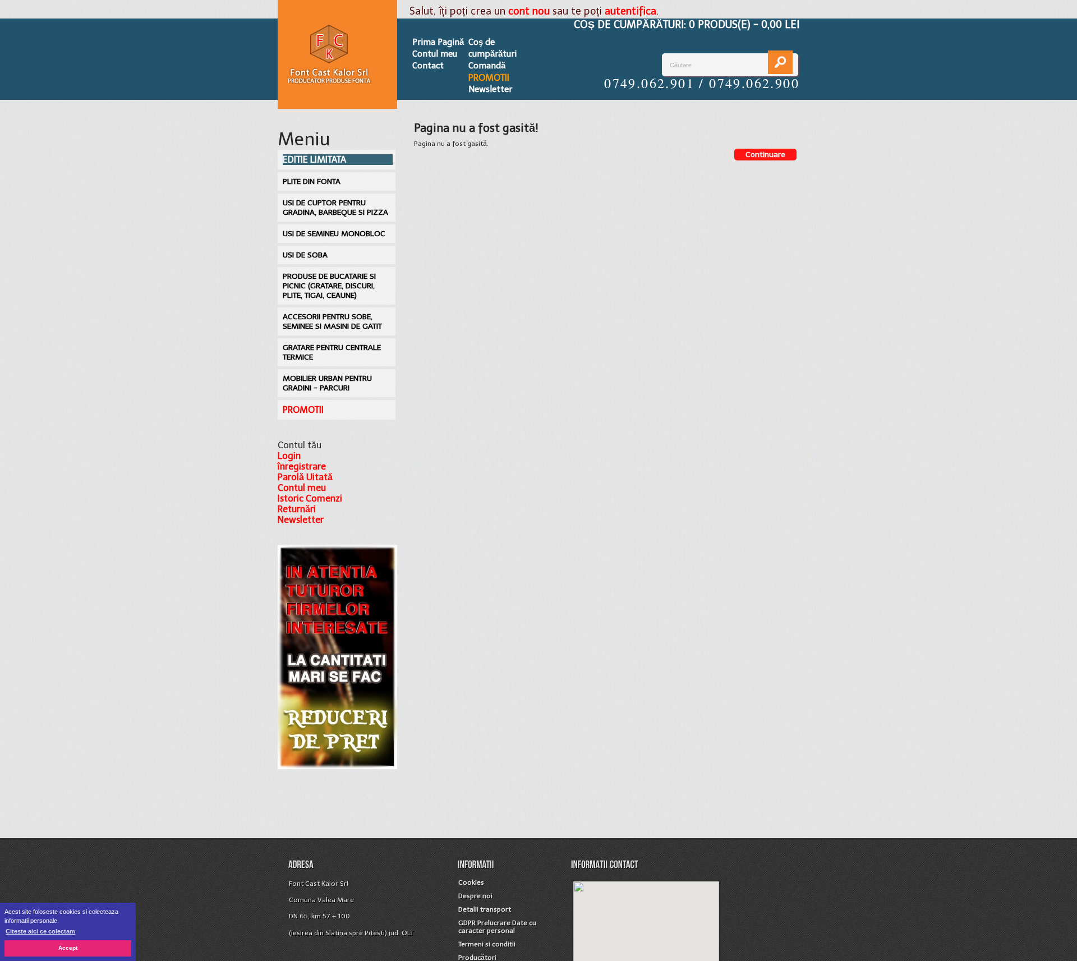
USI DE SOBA (305, 255)
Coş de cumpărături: (686, 25)
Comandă (486, 66)
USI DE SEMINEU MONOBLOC (334, 233)
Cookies (471, 882)
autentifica (630, 11)
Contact (428, 66)
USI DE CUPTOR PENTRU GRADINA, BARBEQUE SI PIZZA (335, 207)
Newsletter (490, 89)
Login (289, 455)
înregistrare (302, 466)
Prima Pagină (438, 42)
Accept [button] (67, 948)
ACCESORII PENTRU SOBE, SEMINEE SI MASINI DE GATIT (332, 321)
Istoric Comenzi (310, 498)
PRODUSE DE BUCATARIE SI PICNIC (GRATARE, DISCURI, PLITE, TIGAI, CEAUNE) (329, 286)
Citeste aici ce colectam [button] (40, 931)
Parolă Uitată (305, 477)
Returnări (297, 509)
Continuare (765, 154)
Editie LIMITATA (314, 159)
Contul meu (434, 54)
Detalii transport (484, 909)
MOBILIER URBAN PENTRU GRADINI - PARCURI (327, 383)
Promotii (488, 77)
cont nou (529, 11)
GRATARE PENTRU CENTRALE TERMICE (332, 352)
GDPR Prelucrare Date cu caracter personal (497, 927)
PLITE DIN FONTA (311, 181)
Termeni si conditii (487, 944)
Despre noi (475, 896)
